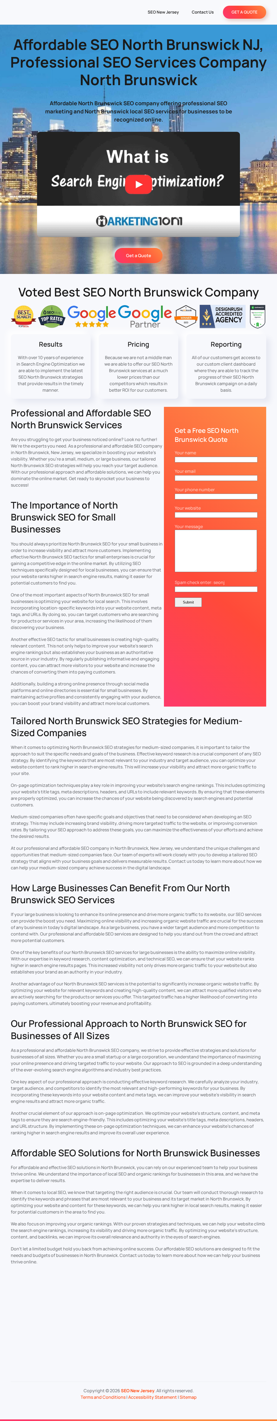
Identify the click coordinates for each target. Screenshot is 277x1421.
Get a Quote (138, 255)
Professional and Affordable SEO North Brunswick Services (81, 419)
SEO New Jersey (163, 12)
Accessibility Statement (152, 1397)
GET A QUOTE (245, 12)
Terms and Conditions (103, 1397)
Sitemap (188, 1397)
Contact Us (203, 12)
